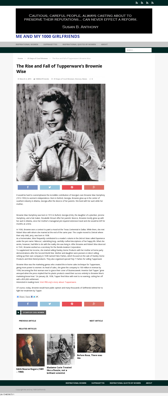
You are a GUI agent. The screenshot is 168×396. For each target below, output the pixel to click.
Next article (96, 320)
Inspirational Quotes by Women (79, 44)
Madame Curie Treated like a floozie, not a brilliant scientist (59, 370)
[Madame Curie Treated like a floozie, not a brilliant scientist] (61, 363)
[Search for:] (138, 50)
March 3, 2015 (25, 79)
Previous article (27, 320)
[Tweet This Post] (50, 187)
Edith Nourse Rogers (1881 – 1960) (30, 370)
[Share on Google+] (94, 187)
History (78, 79)
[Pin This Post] (72, 187)
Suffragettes (50, 44)
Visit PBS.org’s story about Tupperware (58, 282)
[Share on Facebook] (28, 187)
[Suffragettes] (142, 3)
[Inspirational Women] (136, 3)
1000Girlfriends (42, 79)
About (104, 44)
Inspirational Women (27, 44)
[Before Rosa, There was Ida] (91, 351)
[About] (152, 3)
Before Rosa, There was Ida (89, 356)
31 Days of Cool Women (64, 79)
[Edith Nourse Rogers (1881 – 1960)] (30, 365)
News (84, 79)
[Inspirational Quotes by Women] (147, 3)
